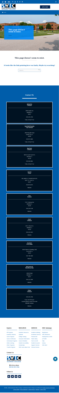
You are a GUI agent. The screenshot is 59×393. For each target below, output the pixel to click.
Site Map (37, 389)
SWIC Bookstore (46, 334)
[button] (45, 7)
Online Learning (10, 343)
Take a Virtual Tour (29, 119)
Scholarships (22, 345)
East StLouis (29, 172)
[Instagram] (16, 376)
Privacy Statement (24, 389)
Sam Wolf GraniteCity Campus (29, 126)
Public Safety (34, 338)
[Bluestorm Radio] (17, 1)
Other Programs (11, 345)
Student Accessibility (24, 343)
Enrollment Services (36, 334)
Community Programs (12, 341)
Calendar (21, 334)
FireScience (29, 196)
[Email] (12, 1)
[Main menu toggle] (55, 1)
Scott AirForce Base (29, 243)
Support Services (35, 345)
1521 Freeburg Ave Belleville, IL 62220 (29, 203)
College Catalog (22, 336)
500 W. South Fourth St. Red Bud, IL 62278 (29, 156)
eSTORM (44, 338)
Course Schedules (23, 341)
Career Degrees (10, 336)
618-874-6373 (29, 184)
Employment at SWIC (47, 336)
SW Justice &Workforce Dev (29, 267)
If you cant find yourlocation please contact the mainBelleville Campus (29, 301)
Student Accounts (35, 343)
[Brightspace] (15, 1)
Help (43, 341)
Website (29, 187)
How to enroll (34, 341)
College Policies (31, 389)
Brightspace (45, 332)
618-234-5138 (29, 208)
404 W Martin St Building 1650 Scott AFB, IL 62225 (29, 251)
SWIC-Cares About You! (24, 347)
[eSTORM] (9, 1)
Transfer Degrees (11, 347)
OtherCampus (29, 290)
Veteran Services (35, 347)
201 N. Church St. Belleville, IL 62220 (29, 227)
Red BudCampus (29, 148)
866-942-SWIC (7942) (14, 367)
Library (44, 343)
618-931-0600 (29, 139)
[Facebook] (8, 376)
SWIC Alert (44, 345)
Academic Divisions (11, 334)
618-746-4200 (29, 256)
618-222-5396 (29, 279)
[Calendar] (22, 1)
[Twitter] (12, 376)
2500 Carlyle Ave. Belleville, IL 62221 (29, 112)
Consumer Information (24, 338)
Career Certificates (11, 338)
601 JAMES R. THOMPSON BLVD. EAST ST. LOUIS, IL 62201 (29, 180)
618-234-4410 (29, 232)
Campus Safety (16, 389)
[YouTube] (19, 376)
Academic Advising (35, 332)
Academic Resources (24, 332)
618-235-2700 (29, 117)
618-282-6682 (29, 161)
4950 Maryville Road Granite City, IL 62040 (29, 134)
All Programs (10, 332)
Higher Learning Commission (49, 387)
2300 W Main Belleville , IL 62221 (29, 274)
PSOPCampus (29, 219)
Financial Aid (34, 336)
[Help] (20, 1)
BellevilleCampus (29, 104)
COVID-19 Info (43, 389)
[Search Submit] (39, 69)
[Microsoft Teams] (5, 1)
